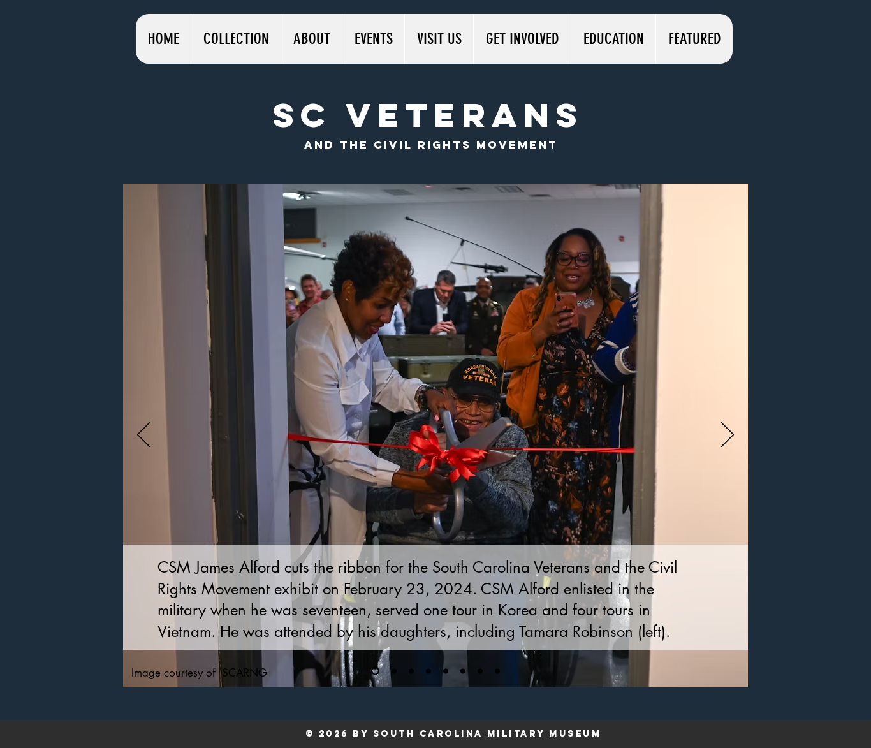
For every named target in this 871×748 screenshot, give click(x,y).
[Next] (727, 435)
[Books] (497, 670)
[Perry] (394, 670)
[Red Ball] (462, 670)
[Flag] (411, 670)
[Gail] (480, 670)
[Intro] (375, 671)
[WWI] (445, 670)
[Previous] (143, 435)
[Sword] (428, 670)
